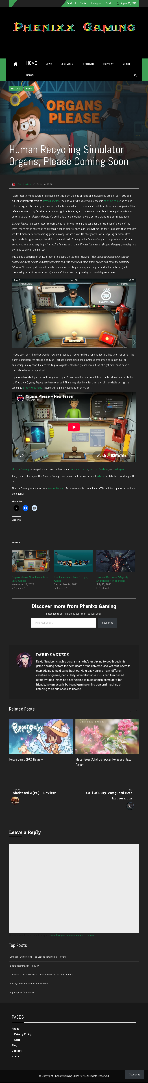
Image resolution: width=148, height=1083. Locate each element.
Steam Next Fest (32, 388)
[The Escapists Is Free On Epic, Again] (73, 561)
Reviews (66, 64)
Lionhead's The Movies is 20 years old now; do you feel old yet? (41, 974)
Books (30, 75)
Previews (108, 64)
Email (108, 3)
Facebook (71, 3)
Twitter (83, 3)
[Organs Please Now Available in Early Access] (31, 561)
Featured (16, 89)
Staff (17, 1039)
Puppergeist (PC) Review (26, 759)
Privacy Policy (23, 1034)
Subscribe (107, 623)
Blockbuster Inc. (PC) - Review (24, 965)
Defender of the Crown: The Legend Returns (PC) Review (38, 956)
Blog (14, 1045)
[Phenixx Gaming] (15, 64)
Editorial (89, 64)
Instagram (96, 3)
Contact (16, 1050)
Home (31, 63)
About (15, 1028)
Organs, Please (51, 201)
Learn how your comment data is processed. (72, 935)
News (49, 64)
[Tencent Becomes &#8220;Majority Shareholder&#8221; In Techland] (115, 561)
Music (126, 64)
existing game (111, 201)
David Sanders (24, 184)
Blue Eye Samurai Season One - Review (29, 983)
